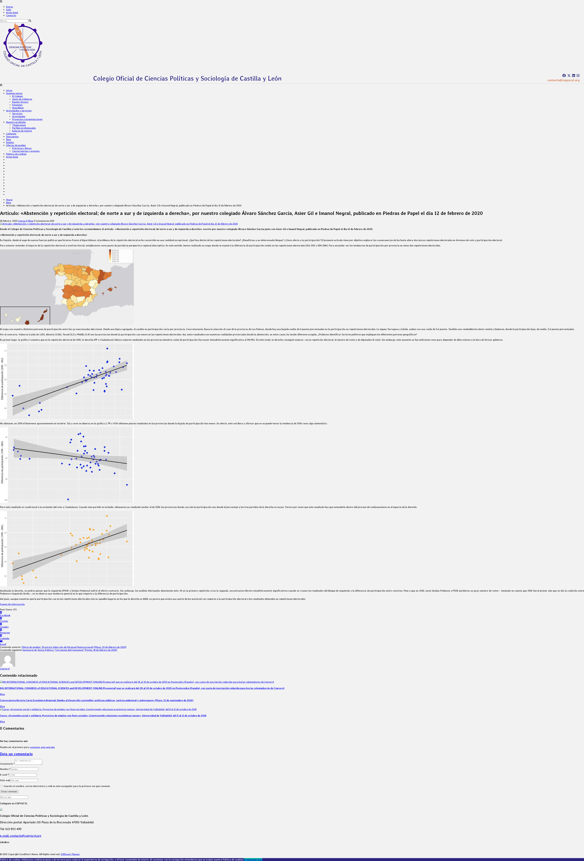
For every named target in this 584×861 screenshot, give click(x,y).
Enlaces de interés (22, 130)
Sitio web (5, 780)
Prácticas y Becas (21, 148)
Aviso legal (12, 12)
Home (9, 199)
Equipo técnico (20, 102)
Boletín (10, 142)
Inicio (9, 90)
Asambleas (18, 107)
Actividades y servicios (18, 110)
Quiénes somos (14, 93)
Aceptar (248, 859)
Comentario (7, 763)
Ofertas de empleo (16, 145)
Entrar (9, 6)
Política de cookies (16, 154)
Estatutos (17, 104)
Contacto (11, 15)
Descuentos (12, 136)
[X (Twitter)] (569, 76)
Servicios (17, 113)
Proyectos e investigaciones (27, 119)
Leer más (257, 859)
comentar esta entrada (42, 747)
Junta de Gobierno (22, 99)
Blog (8, 139)
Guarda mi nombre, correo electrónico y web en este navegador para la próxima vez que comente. (57, 786)
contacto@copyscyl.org (563, 80)
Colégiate (11, 133)
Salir (8, 9)
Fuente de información (12, 604)
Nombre (5, 769)
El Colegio (17, 96)
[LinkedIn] (573, 76)
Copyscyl (23, 220)
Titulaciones (19, 125)
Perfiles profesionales (24, 128)
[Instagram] (578, 76)
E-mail (4, 774)
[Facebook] (564, 76)
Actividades (18, 116)
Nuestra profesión (16, 122)
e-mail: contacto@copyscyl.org (20, 835)
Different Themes (70, 854)
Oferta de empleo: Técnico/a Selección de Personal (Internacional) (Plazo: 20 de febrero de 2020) (74, 647)
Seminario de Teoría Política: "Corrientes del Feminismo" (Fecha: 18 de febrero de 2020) (69, 650)
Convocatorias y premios (26, 151)
